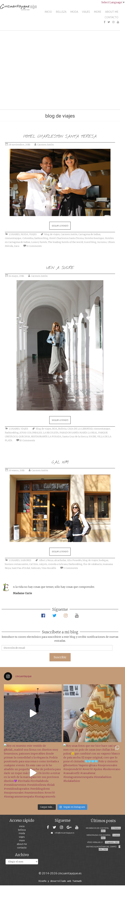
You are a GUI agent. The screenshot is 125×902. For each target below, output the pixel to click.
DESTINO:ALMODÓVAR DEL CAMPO (101, 847)
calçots (43, 564)
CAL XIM (60, 462)
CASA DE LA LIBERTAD (80, 428)
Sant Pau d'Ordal (21, 568)
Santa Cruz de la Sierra (75, 436)
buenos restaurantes (16, 564)
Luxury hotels (39, 242)
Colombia (27, 238)
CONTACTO (111, 17)
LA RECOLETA (51, 432)
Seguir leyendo (60, 225)
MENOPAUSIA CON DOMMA (98, 835)
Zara (16, 246)
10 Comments (27, 440)
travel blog (90, 242)
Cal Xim (33, 564)
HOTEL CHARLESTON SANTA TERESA (60, 136)
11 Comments (34, 246)
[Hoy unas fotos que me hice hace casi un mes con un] (92, 773)
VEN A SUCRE (60, 268)
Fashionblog (12, 432)
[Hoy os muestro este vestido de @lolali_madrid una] (33, 773)
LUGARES (14, 234)
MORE (97, 11)
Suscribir (60, 657)
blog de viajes (52, 234)
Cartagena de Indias (89, 234)
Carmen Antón (45, 144)
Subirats (36, 568)
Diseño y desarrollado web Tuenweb (60, 881)
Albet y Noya (46, 560)
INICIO (48, 11)
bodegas (103, 560)
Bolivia (62, 428)
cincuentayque (13, 238)
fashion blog (41, 238)
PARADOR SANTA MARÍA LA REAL (78, 432)
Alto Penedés (74, 560)
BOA (54, 428)
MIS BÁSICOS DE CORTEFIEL (97, 828)
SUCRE (92, 436)
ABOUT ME (111, 11)
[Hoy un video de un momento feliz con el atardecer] (33, 713)
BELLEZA (61, 11)
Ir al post (54, 97)
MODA (74, 11)
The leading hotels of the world (65, 242)
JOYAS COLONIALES (31, 432)
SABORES (26, 560)
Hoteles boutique (94, 238)
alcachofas (60, 560)
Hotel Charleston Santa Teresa (66, 238)
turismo (102, 242)
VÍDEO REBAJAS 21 (95, 842)
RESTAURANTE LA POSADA (46, 436)
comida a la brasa (58, 564)
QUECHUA (24, 436)
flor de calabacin (92, 564)
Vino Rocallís (49, 568)
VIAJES (86, 11)
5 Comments (70, 568)
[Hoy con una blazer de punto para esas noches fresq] (92, 713)
